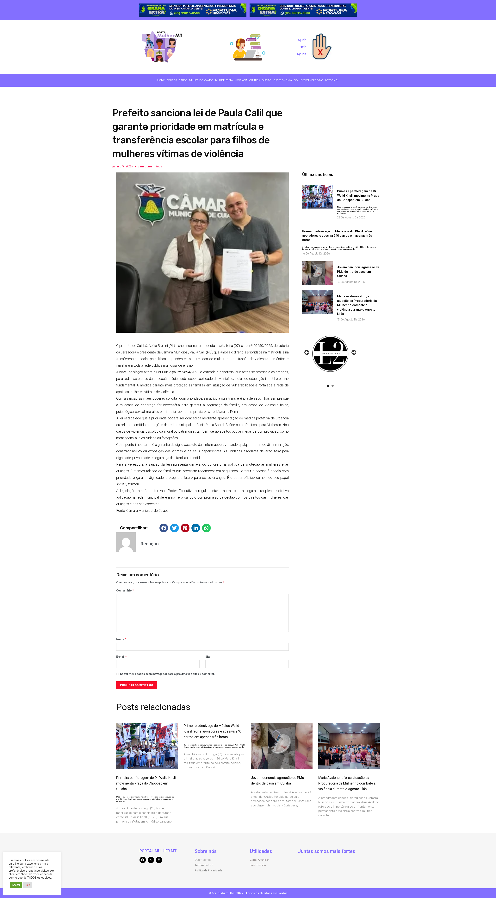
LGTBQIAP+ (332, 80)
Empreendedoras (312, 80)
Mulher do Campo (201, 80)
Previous (307, 353)
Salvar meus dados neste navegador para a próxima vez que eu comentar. (167, 673)
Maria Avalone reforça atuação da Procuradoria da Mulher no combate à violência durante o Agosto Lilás (357, 305)
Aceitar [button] (16, 884)
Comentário (125, 590)
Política (172, 80)
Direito (266, 80)
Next (353, 353)
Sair (28, 884)
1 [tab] (328, 386)
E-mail (121, 656)
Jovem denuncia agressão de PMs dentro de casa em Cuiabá (358, 271)
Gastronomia (282, 80)
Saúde (183, 80)
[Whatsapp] (151, 860)
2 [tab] (333, 386)
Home (161, 80)
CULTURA (254, 80)
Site (207, 656)
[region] (192, 10)
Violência (241, 80)
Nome (121, 639)
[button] (163, 528)
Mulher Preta (224, 80)
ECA (296, 80)
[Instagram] (159, 860)
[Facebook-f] (143, 860)
